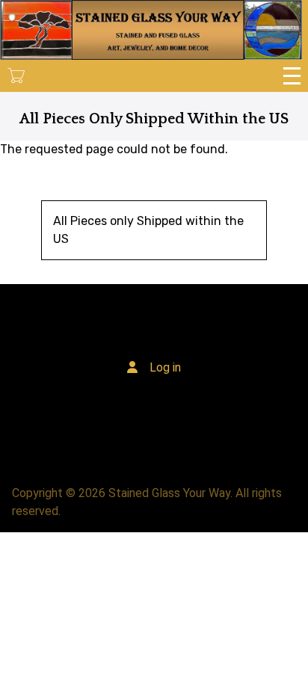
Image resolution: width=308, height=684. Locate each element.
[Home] (151, 30)
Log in (165, 367)
